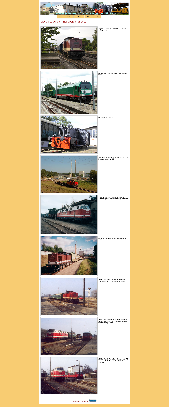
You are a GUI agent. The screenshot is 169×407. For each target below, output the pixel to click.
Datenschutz (84, 401)
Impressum (76, 401)
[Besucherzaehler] (92, 401)
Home (61, 16)
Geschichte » (79, 16)
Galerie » (89, 16)
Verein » (69, 16)
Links (97, 16)
